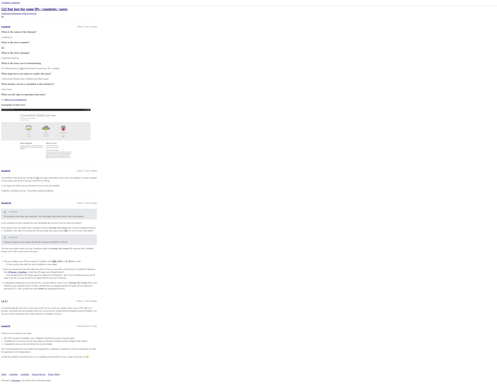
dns (2, 17)
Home (3, 374)
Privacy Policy (54, 374)
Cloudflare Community (10, 3)
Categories (13, 374)
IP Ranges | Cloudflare (17, 272)
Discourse (16, 380)
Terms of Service (39, 374)
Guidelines (24, 374)
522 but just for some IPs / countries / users (34, 9)
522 (2, 47)
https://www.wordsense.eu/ (16, 100)
